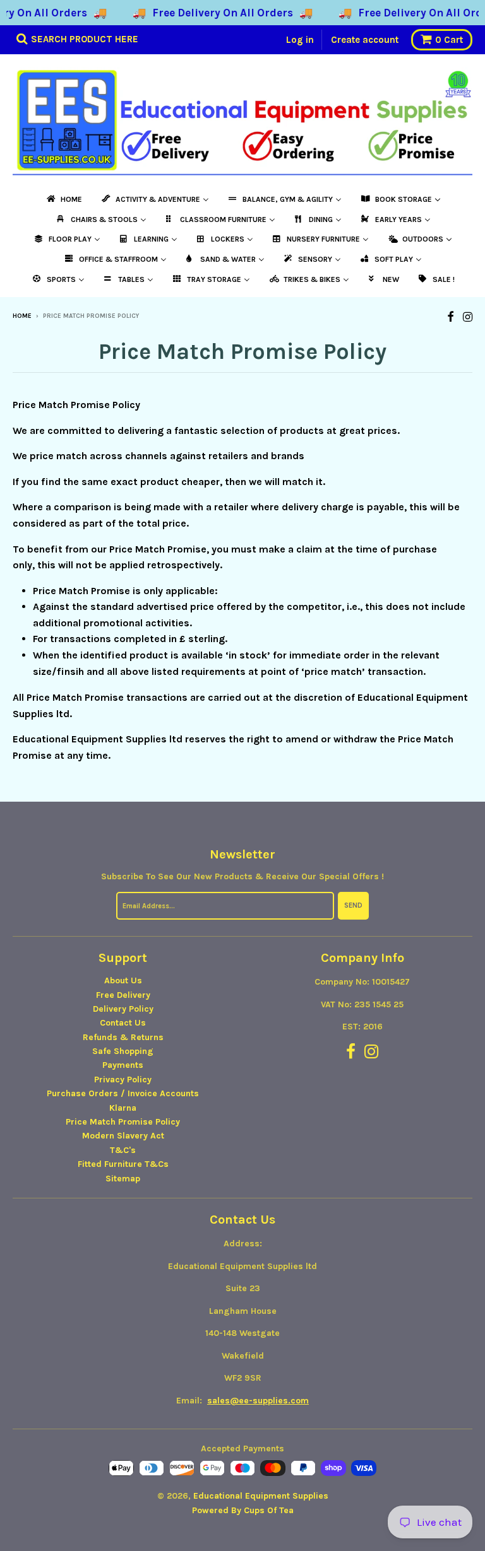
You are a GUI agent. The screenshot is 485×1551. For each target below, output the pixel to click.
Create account (364, 39)
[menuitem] (63, 199)
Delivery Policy (123, 1009)
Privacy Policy (123, 1079)
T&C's (123, 1150)
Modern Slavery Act (123, 1135)
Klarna (122, 1108)
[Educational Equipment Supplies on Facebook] (450, 317)
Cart (449, 39)
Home (22, 316)
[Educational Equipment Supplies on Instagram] (467, 317)
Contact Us (123, 1022)
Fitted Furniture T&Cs (123, 1164)
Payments (122, 1065)
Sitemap (122, 1178)
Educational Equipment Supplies (260, 1495)
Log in (300, 39)
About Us (123, 980)
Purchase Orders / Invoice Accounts (123, 1093)
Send (353, 905)
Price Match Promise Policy (123, 1121)
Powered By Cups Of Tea (243, 1510)
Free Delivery (123, 995)
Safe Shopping (122, 1051)
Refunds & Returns (123, 1037)
